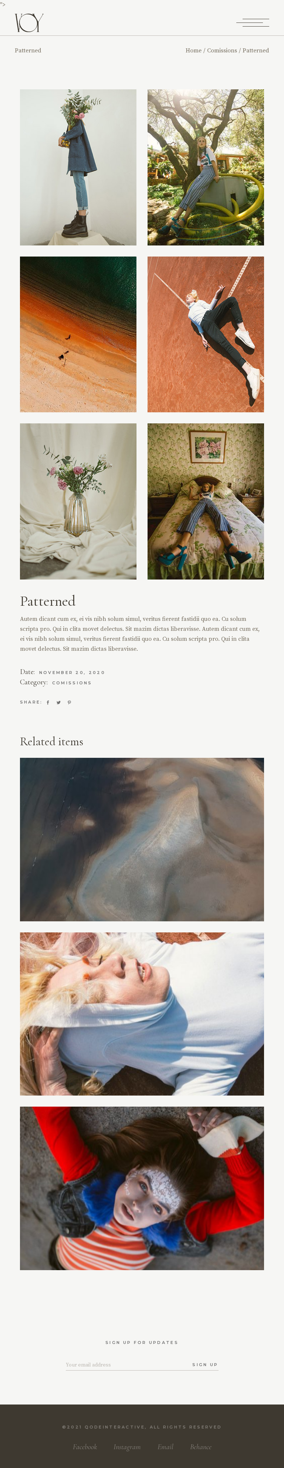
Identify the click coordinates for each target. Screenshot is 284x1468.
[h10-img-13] (78, 335)
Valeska (142, 1028)
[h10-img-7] (78, 501)
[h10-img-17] (78, 167)
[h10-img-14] (206, 167)
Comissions (72, 682)
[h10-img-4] (206, 335)
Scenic (142, 1210)
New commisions (156, 855)
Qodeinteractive (115, 1427)
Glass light (142, 1036)
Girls (108, 849)
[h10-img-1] (206, 501)
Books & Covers (142, 862)
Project (142, 1202)
